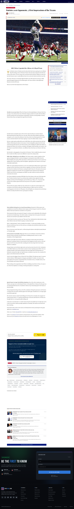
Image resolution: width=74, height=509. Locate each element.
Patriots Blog (11, 5)
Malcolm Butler (26, 383)
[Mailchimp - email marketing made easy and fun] (54, 476)
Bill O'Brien (30, 380)
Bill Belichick (25, 380)
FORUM (21, 1)
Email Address (40, 464)
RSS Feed (71, 506)
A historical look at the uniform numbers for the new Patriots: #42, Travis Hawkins (56, 82)
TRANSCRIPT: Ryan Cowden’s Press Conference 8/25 (22, 411)
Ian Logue (15, 425)
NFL (33, 1)
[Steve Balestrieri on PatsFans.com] (7, 14)
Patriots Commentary (16, 5)
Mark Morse (15, 438)
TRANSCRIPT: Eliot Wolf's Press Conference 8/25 (56, 144)
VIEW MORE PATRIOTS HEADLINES (27, 444)
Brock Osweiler (36, 380)
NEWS (15, 1)
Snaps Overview (37, 496)
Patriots (9, 385)
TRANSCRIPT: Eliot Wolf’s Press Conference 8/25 (21, 423)
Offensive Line (50, 498)
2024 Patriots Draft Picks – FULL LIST (56, 106)
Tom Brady (39, 385)
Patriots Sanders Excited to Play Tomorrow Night (56, 80)
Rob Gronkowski (22, 385)
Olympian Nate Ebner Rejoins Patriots (55, 77)
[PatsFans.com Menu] (1, 1)
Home (7, 5)
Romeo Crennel (34, 385)
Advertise (65, 506)
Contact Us (64, 496)
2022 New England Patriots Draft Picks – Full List (58, 104)
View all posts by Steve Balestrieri (27, 376)
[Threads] (14, 497)
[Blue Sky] (11, 497)
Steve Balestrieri (16, 431)
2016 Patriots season (19, 380)
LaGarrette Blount (10, 383)
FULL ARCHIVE (58, 84)
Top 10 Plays (50, 496)
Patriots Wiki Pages (24, 498)
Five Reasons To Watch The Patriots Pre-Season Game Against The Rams (56, 74)
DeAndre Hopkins (42, 380)
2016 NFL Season (12, 380)
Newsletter (64, 17)
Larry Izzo (21, 383)
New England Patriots (38, 383)
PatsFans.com (16, 309)
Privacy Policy (50, 506)
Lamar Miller (16, 383)
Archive (22, 500)
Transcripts (23, 496)
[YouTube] (16, 497)
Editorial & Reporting (58, 506)
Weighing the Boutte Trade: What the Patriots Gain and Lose (23, 429)
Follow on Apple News (56, 17)
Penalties (36, 498)
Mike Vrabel (31, 383)
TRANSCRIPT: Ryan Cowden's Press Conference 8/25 (56, 139)
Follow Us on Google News (46, 17)
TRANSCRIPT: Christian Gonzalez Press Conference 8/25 (23, 417)
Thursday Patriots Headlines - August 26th (56, 72)
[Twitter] (2, 497)
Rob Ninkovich (28, 385)
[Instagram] (5, 497)
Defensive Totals (51, 500)
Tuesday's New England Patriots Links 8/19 (56, 76)
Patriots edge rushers (15, 385)
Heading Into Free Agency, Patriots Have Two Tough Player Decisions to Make (58, 114)
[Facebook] (8, 497)
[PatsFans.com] (6, 1)
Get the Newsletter (58, 124)
